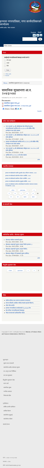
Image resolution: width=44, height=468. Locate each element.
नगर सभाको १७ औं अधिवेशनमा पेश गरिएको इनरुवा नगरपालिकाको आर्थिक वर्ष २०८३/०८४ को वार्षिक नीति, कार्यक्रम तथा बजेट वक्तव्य (20, 128)
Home (5, 83)
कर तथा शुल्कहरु (8, 375)
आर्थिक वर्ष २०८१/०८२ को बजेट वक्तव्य (16, 155)
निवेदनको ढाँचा (7, 395)
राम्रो (8, 63)
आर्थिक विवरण (7, 411)
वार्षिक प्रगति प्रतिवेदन (9, 407)
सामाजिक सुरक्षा (7, 387)
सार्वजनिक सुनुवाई (8, 415)
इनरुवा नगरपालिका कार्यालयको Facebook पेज (18, 308)
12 (17, 197)
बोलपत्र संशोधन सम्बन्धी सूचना (14, 240)
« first (12, 190)
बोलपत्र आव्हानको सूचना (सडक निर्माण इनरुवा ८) (19, 244)
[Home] (35, 7)
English (33, 32)
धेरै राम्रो (9, 60)
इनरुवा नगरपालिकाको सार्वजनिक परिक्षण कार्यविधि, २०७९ (18, 175)
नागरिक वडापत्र (8, 391)
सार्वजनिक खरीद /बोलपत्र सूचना (12, 367)
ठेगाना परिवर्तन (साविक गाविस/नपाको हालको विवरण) (20, 303)
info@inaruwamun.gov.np (13, 465)
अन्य (38, 160)
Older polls (8, 74)
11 (11, 197)
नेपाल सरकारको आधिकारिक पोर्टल (15, 313)
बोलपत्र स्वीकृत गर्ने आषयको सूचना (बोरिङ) (17, 253)
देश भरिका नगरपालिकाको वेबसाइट (15, 310)
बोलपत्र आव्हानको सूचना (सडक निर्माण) (16, 249)
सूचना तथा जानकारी (9, 363)
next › (25, 197)
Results (7, 75)
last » (33, 197)
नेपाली (39, 32)
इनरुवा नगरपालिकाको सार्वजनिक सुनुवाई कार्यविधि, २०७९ (18, 181)
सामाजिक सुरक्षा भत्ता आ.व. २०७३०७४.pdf (17, 105)
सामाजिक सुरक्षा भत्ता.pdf (11, 103)
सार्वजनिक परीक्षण (8, 419)
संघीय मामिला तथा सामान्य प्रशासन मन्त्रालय (18, 300)
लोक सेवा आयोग (10, 305)
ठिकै (8, 66)
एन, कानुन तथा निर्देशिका (10, 371)
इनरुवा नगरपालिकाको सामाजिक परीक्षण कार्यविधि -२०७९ (18, 178)
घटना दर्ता (6, 383)
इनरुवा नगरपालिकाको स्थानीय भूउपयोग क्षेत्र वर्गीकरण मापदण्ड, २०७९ (21, 173)
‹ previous (22, 190)
